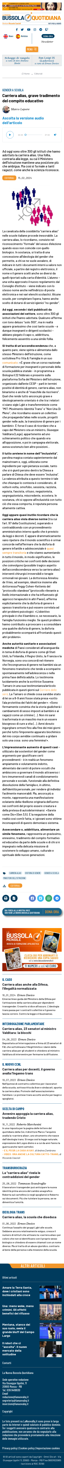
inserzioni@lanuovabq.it (15, 1404)
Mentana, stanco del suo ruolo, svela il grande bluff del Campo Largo (18, 1330)
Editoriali (38, 73)
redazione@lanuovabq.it (15, 1397)
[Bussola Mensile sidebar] (32, 949)
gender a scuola (51, 873)
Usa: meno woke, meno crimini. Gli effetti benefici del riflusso (18, 1309)
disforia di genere (33, 873)
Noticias (24, 36)
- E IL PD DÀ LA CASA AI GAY (18, 1150)
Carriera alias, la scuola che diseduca (29, 1217)
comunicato (10, 362)
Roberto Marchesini (29, 1124)
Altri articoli (33, 1265)
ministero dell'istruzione (14, 878)
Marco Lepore (20, 109)
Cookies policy (26, 1448)
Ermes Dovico (25, 995)
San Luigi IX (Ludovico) (47, 59)
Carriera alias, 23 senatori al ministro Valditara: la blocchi (29, 1031)
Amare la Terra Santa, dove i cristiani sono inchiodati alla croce (17, 1291)
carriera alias (15, 873)
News (11, 36)
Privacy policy (9, 1448)
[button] (32, 49)
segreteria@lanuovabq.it (15, 1400)
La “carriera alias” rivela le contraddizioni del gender (21, 1175)
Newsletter (47, 41)
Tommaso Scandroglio (32, 1183)
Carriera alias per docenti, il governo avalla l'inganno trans (28, 1071)
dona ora (48, 36)
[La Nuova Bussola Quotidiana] (32, 18)
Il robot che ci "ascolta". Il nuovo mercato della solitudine (14, 1348)
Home (27, 73)
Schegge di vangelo (17, 58)
